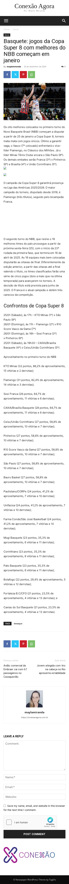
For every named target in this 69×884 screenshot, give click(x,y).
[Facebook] (7, 74)
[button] (64, 21)
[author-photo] (34, 707)
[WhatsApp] (31, 74)
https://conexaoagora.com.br (34, 717)
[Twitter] (15, 74)
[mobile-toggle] (6, 21)
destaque (18, 623)
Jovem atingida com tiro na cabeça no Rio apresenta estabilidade (51, 669)
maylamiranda (14, 66)
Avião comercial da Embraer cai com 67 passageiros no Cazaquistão (15, 671)
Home (7, 29)
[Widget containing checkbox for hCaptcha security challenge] (30, 822)
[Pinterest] (23, 74)
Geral (15, 29)
